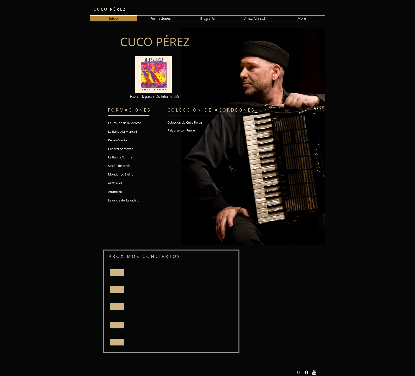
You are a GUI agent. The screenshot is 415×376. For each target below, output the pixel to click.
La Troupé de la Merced (124, 123)
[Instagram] (298, 372)
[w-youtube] (314, 372)
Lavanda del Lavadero (124, 200)
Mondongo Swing (120, 174)
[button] (160, 18)
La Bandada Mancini (122, 131)
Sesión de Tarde (119, 165)
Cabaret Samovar (120, 149)
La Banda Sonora (120, 157)
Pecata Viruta (117, 140)
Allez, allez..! (116, 183)
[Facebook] (306, 372)
